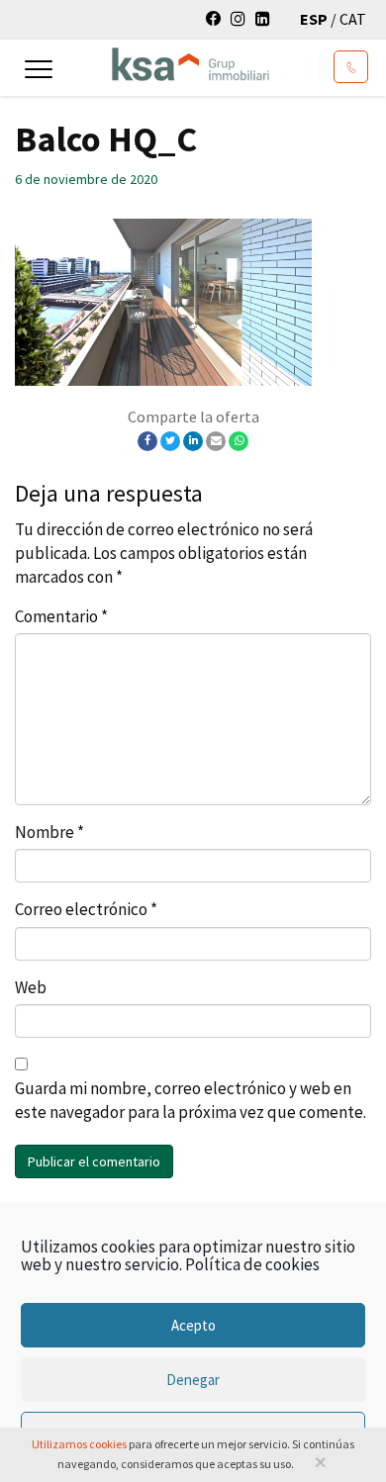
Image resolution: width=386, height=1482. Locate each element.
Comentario (61, 616)
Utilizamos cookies (79, 1443)
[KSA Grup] (173, 62)
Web (31, 987)
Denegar (193, 1379)
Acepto (193, 1325)
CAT (352, 19)
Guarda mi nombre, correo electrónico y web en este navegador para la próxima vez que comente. (190, 1100)
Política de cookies (252, 1264)
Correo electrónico (86, 909)
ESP (315, 19)
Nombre (49, 832)
